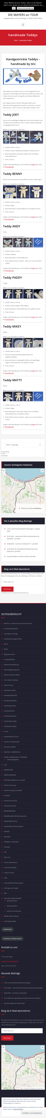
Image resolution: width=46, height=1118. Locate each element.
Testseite (7, 847)
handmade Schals (10, 706)
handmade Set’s (9, 711)
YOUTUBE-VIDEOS (10, 921)
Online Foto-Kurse (10, 785)
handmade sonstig (10, 721)
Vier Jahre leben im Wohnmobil (17, 556)
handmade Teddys (25, 40)
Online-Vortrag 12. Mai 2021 (13, 790)
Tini (5, 852)
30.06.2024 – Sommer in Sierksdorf (18, 544)
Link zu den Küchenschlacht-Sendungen (20, 529)
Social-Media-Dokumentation (13, 826)
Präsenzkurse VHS (10, 806)
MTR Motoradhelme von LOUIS (14, 780)
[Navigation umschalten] (23, 25)
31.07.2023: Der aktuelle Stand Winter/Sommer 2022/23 (22, 998)
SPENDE (6, 832)
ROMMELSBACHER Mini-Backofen (15, 816)
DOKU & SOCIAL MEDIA (12, 675)
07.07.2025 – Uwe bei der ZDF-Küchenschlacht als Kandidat (23, 988)
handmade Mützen (10, 701)
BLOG (6, 644)
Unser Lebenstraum (10, 862)
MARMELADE (8, 770)
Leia (5, 765)
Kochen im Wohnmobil (11, 742)
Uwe (5, 878)
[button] (6, 134)
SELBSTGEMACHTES (10, 821)
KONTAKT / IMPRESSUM (12, 752)
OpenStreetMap (28, 508)
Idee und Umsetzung (14, 911)
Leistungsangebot (13, 759)
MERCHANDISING (10, 775)
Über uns (7, 857)
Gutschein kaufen (10, 690)
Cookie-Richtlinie (18, 1109)
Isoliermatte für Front (11, 737)
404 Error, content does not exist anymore (18, 623)
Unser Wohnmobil (10, 868)
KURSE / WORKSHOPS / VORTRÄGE (15, 757)
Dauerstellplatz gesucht (12, 670)
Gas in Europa (8, 685)
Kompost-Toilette (10, 747)
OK (14, 8)
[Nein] (43, 6)
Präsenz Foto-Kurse (10, 801)
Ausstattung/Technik (11, 629)
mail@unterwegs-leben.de (10, 961)
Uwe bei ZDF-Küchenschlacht (13, 883)
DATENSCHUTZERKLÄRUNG (12, 939)
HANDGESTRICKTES (10, 695)
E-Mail (33, 164)
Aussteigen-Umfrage (11, 634)
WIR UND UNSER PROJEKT (12, 898)
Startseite (7, 837)
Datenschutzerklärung (11, 665)
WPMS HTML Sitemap (11, 916)
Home (6, 731)
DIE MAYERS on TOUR (23, 15)
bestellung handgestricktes (13, 639)
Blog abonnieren (9, 654)
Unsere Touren (9, 873)
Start (15, 40)
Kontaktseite (9, 167)
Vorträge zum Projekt (11, 888)
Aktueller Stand (12, 901)
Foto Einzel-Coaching (11, 680)
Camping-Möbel (9, 659)
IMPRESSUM (7, 929)
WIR (5, 893)
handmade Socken (10, 716)
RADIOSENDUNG (9, 811)
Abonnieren (7, 589)
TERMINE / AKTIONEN (11, 842)
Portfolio (7, 795)
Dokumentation (12, 906)
